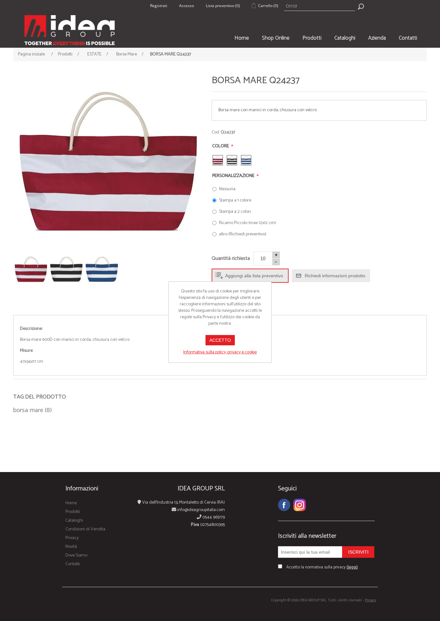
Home (241, 38)
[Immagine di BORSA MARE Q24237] (108, 161)
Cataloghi (344, 38)
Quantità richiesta (231, 258)
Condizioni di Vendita (85, 529)
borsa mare (28, 410)
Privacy (72, 538)
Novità (71, 546)
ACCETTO (220, 340)
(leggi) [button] (352, 567)
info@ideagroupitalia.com (200, 510)
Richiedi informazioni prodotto (335, 275)
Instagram (299, 505)
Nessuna (227, 189)
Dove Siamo (76, 555)
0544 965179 (213, 517)
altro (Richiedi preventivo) (242, 234)
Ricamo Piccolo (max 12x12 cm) (247, 223)
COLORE (221, 146)
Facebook (284, 505)
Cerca (361, 6)
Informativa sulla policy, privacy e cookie (220, 352)
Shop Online (276, 38)
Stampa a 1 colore (235, 200)
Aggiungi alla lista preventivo (254, 275)
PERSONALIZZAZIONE (233, 176)
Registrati (158, 5)
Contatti (408, 38)
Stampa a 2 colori (235, 211)
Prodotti (311, 38)
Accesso (186, 5)
